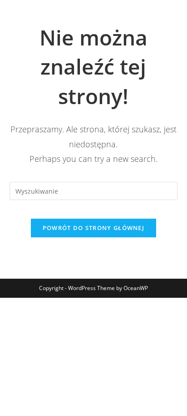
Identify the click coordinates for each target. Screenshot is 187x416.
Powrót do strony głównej (93, 228)
